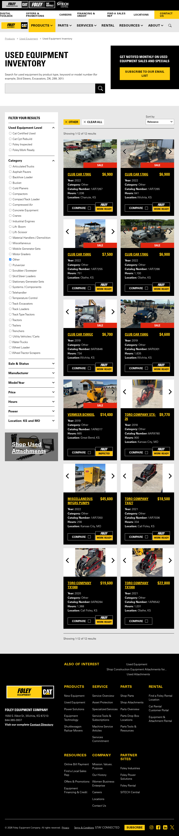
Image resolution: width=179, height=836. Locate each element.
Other (16, 259)
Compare (79, 208)
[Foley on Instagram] (151, 828)
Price (12, 392)
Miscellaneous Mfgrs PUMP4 (80, 501)
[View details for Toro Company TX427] (147, 478)
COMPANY (101, 755)
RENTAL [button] (108, 25)
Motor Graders (21, 254)
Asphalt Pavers (21, 172)
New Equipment (74, 696)
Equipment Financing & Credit (75, 790)
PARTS (126, 687)
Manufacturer (18, 373)
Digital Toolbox (6, 14)
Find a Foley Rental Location (160, 698)
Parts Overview (129, 709)
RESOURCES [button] (129, 25)
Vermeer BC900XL (81, 414)
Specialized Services (105, 709)
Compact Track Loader (26, 199)
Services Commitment (100, 739)
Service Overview (103, 696)
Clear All (94, 122)
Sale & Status (18, 364)
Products (10, 39)
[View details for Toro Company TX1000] (90, 562)
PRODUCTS (74, 687)
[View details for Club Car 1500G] (90, 233)
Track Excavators (22, 303)
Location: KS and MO (24, 421)
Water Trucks (20, 342)
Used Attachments (138, 674)
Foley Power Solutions (128, 777)
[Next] (113, 151)
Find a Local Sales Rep (75, 773)
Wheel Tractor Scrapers (26, 353)
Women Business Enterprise (103, 783)
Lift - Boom (19, 227)
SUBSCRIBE (135, 827)
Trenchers (18, 331)
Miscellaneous (21, 243)
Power (13, 411)
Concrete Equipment (25, 210)
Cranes (16, 216)
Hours (12, 402)
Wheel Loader (21, 347)
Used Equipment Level (25, 128)
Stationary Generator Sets (28, 281)
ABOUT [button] (154, 25)
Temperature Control (25, 298)
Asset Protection (102, 702)
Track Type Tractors (23, 314)
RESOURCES (75, 755)
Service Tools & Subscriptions (101, 718)
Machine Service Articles (102, 728)
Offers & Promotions (35, 14)
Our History (99, 775)
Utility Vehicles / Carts (26, 336)
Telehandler (19, 292)
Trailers (16, 325)
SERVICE (100, 687)
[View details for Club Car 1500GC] (90, 314)
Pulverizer (18, 265)
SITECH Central (130, 792)
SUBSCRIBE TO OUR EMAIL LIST (144, 73)
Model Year (16, 383)
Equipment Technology (71, 718)
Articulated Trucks (23, 166)
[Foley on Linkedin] (165, 828)
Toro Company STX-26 (140, 416)
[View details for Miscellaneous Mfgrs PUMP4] (90, 478)
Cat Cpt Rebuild (22, 139)
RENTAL (156, 687)
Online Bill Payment (76, 764)
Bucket (16, 183)
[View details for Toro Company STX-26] (147, 394)
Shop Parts (127, 696)
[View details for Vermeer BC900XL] (90, 394)
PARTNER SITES (128, 757)
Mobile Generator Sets (26, 249)
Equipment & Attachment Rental (160, 719)
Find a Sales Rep (116, 14)
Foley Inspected (22, 144)
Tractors (17, 320)
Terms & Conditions (84, 828)
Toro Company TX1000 (79, 585)
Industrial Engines (23, 221)
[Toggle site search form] (170, 25)
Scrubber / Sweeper (24, 270)
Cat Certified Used (23, 133)
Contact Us (166, 14)
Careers (65, 14)
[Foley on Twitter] (172, 828)
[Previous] (67, 151)
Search (100, 88)
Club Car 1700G (79, 174)
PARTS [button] (63, 25)
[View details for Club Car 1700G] (90, 153)
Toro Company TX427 (136, 501)
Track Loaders (20, 309)
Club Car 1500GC (80, 334)
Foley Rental (128, 785)
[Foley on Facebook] (158, 828)
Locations (141, 14)
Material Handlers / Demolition (31, 238)
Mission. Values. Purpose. (102, 766)
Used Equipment (28, 39)
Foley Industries (130, 768)
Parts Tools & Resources (128, 728)
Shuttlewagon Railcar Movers (73, 728)
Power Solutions (74, 709)
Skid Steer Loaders (24, 276)
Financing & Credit (86, 14)
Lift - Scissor (19, 232)
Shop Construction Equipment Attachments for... (137, 669)
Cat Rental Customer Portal (159, 708)
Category (15, 161)
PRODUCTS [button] (40, 25)
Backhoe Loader (22, 177)
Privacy (65, 828)
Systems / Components (26, 287)
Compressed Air (22, 205)
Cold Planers (20, 188)
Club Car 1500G (79, 254)
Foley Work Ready (23, 150)
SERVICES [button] (85, 25)
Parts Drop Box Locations (129, 718)
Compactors (20, 194)
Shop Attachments (132, 702)
